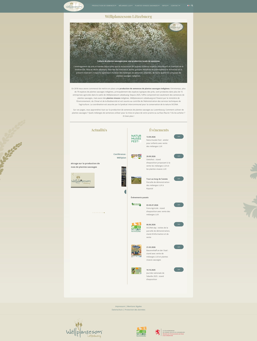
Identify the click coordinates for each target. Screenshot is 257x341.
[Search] (192, 5)
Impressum (120, 306)
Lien (179, 136)
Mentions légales (134, 306)
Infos (164, 6)
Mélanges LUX (125, 6)
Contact (175, 6)
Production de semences (103, 6)
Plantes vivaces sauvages (146, 6)
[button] (94, 212)
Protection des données (135, 309)
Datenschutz (117, 309)
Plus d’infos (98, 192)
